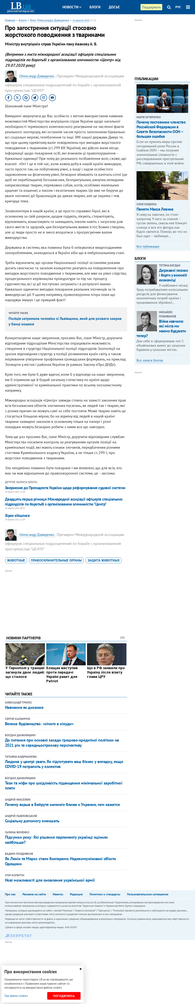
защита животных (104, 560)
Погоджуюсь (64, 996)
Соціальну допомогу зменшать (32, 820)
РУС (178, 7)
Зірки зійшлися (17, 515)
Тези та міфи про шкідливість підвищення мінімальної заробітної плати (63, 785)
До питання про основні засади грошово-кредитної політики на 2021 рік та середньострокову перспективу (62, 742)
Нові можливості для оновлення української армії (50, 880)
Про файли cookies (16, 996)
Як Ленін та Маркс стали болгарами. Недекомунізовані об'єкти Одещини (60, 861)
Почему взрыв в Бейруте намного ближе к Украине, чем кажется (62, 804)
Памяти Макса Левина (155, 209)
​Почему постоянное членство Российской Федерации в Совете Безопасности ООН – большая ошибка (161, 129)
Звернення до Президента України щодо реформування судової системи (65, 487)
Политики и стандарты (105, 894)
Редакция (76, 894)
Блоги (95, 7)
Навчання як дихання (24, 707)
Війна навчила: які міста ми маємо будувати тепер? (161, 328)
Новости (70, 7)
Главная (10, 20)
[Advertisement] (66, 600)
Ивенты (58, 894)
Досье (114, 7)
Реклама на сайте (34, 894)
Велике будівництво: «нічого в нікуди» (39, 723)
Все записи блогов (150, 360)
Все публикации (148, 246)
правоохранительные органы (56, 560)
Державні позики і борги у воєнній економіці (173, 275)
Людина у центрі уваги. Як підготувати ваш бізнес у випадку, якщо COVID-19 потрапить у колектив (64, 764)
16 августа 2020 (81, 20)
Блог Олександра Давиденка (49, 20)
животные (16, 560)
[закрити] (81, 969)
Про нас (10, 894)
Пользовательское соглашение (147, 894)
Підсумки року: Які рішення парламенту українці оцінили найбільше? (56, 839)
